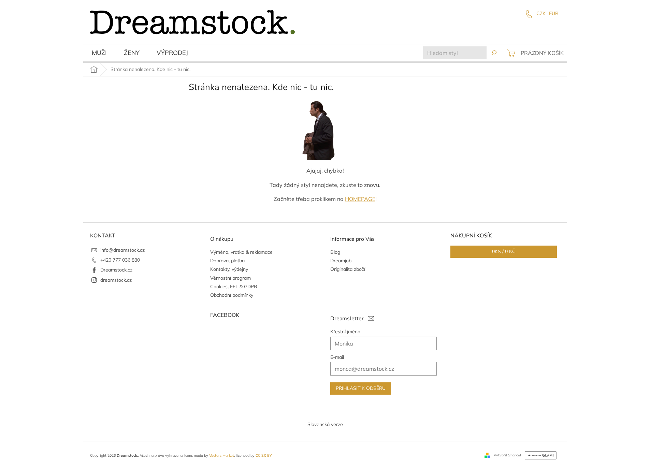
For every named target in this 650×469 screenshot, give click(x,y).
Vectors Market (221, 455)
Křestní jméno (345, 331)
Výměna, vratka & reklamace (241, 252)
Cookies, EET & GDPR (233, 286)
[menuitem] (99, 53)
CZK (541, 13)
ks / (503, 251)
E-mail (337, 357)
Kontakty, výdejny (229, 269)
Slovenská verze (325, 424)
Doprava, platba (227, 261)
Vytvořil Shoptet (507, 454)
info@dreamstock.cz (122, 250)
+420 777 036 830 (120, 260)
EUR (554, 13)
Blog (335, 252)
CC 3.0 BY (264, 455)
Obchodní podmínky (231, 295)
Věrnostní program (230, 278)
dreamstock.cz (116, 280)
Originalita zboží (347, 269)
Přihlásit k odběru (361, 388)
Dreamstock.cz (116, 270)
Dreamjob (340, 261)
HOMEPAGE (360, 198)
